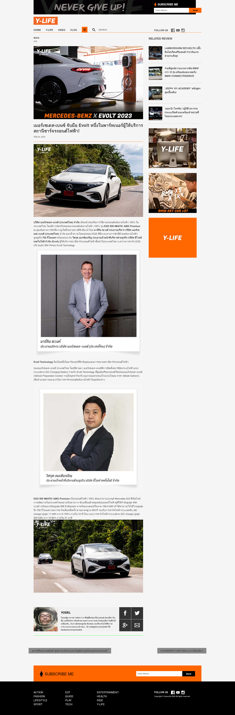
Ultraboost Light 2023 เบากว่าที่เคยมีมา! (182, 650)
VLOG (73, 30)
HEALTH (102, 696)
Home (37, 30)
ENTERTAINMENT (108, 692)
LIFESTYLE (40, 700)
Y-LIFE (49, 30)
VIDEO (61, 30)
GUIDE (69, 696)
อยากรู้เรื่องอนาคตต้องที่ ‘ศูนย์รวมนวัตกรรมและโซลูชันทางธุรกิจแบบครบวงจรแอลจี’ (70, 650)
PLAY (68, 700)
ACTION (38, 692)
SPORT (38, 704)
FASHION (39, 696)
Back (36, 37)
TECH (68, 704)
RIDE (35, 41)
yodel (66, 612)
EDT (67, 692)
